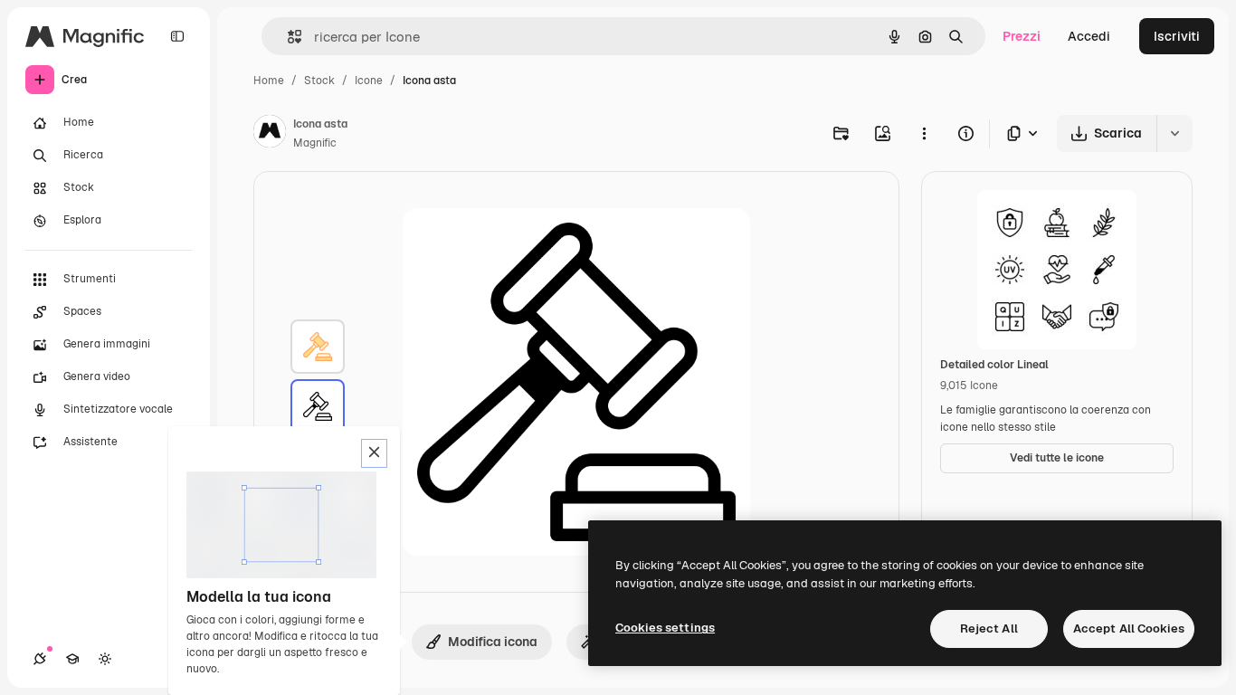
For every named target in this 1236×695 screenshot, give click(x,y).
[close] (374, 453)
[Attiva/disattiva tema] (104, 658)
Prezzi (1022, 36)
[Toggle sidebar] (177, 36)
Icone (369, 80)
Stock (319, 80)
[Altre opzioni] (924, 133)
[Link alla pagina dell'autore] (269, 134)
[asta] (317, 346)
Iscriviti (1177, 36)
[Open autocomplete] (287, 36)
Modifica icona (492, 641)
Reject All (989, 628)
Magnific (315, 143)
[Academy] (72, 658)
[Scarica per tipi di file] (1023, 133)
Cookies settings (665, 627)
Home (268, 80)
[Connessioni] (39, 658)
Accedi (1089, 36)
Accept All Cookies (1128, 628)
